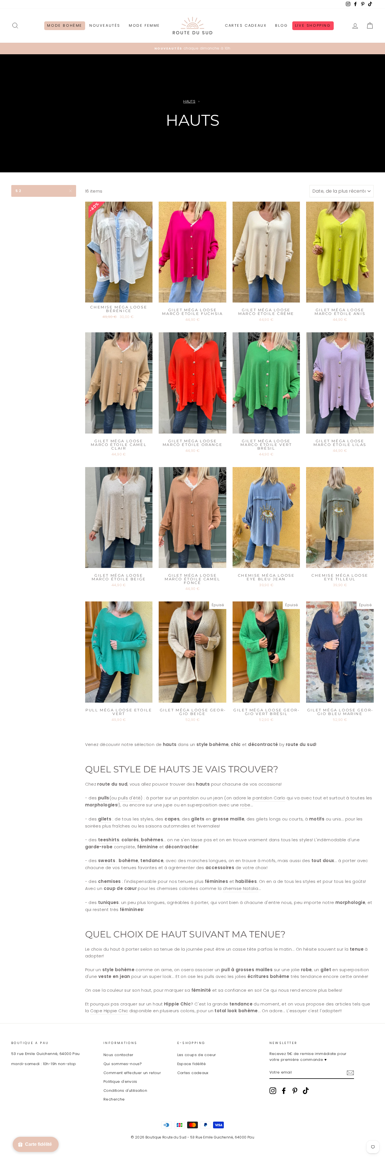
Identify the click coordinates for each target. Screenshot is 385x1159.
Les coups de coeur (196, 1054)
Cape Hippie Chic (109, 1011)
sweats (106, 860)
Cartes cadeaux (193, 1072)
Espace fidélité (191, 1063)
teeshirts (108, 840)
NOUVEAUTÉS (104, 25)
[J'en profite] (350, 1072)
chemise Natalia (240, 888)
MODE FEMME (144, 25)
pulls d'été (129, 798)
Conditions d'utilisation (125, 1090)
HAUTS (189, 101)
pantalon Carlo (269, 798)
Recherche (114, 1099)
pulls (103, 798)
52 (19, 190)
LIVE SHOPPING (313, 25)
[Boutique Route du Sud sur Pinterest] (294, 1090)
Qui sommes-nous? (122, 1063)
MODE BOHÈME (64, 25)
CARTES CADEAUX (246, 25)
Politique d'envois (120, 1081)
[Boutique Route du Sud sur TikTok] (305, 1090)
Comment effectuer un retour (132, 1072)
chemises (109, 881)
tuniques (108, 902)
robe (245, 805)
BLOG (281, 25)
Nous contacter (118, 1054)
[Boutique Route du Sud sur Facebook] (283, 1090)
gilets (104, 819)
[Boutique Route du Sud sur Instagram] (272, 1090)
